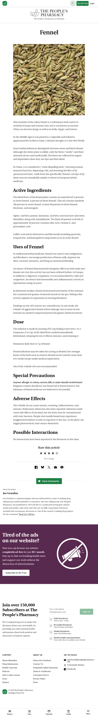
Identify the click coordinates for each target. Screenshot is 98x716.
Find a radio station (11, 675)
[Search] (73, 3)
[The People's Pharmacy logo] (49, 13)
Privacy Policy (39, 679)
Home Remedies (9, 661)
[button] (62, 467)
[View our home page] (4, 3)
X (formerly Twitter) (75, 665)
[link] (36, 467)
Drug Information (10, 664)
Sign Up (86, 612)
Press (35, 682)
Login (92, 3)
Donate (5, 682)
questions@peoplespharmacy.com (80, 661)
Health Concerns (9, 668)
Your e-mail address (56, 609)
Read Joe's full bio (26, 514)
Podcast (5, 671)
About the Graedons (42, 661)
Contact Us (38, 664)
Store (4, 679)
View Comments (50, 481)
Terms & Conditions (42, 671)
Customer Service (41, 675)
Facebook (71, 669)
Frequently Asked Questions (45, 668)
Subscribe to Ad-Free (15, 573)
